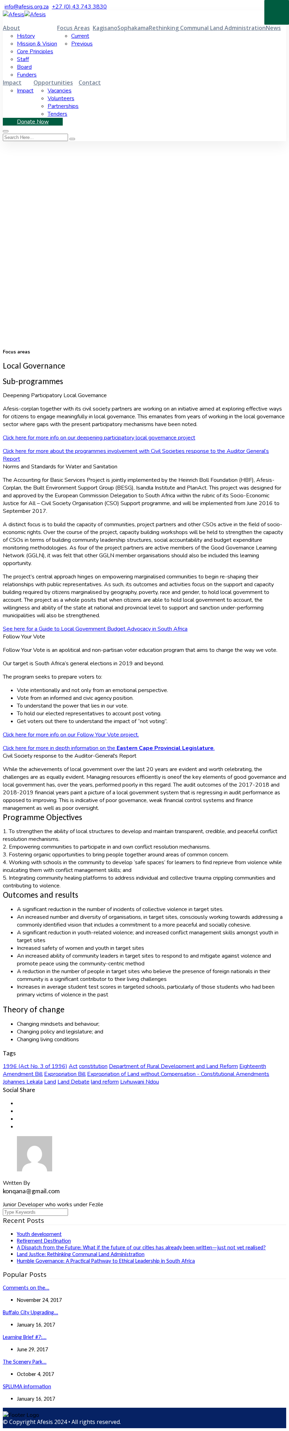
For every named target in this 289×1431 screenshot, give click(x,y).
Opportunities (53, 82)
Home (11, 274)
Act (73, 1066)
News (273, 28)
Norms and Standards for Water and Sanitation (60, 467)
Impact (12, 82)
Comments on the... (26, 1287)
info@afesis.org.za (27, 7)
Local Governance (49, 274)
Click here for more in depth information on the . (109, 748)
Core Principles (35, 51)
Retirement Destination (44, 1240)
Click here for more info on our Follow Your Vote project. (71, 735)
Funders (27, 75)
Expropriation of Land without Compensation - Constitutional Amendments (178, 1074)
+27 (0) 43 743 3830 (79, 7)
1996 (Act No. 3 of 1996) (35, 1066)
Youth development (39, 1234)
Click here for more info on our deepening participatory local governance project (99, 438)
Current (80, 36)
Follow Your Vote (24, 637)
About (11, 28)
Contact (90, 82)
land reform (105, 1082)
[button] (144, 395)
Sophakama (133, 28)
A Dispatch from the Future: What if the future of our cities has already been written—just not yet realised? (141, 1247)
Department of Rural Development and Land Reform (173, 1066)
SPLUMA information (27, 1386)
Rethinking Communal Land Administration (207, 28)
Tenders (57, 114)
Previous (82, 44)
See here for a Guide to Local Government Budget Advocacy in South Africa (95, 629)
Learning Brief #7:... (25, 1337)
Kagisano (105, 28)
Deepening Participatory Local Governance (55, 395)
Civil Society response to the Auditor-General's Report (69, 756)
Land (50, 1082)
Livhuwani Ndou (139, 1082)
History (26, 36)
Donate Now (33, 122)
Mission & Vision (37, 44)
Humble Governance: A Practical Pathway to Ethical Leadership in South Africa (106, 1260)
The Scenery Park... (25, 1361)
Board (24, 67)
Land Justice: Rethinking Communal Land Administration (80, 1254)
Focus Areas (73, 28)
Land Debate (73, 1082)
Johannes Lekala (23, 1082)
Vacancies (60, 91)
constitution (93, 1066)
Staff (23, 59)
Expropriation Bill (65, 1074)
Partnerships (63, 106)
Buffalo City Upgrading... (30, 1312)
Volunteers (61, 98)
